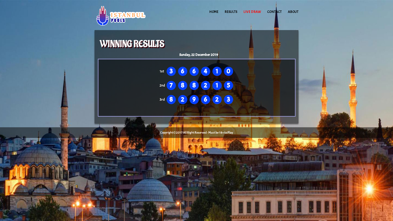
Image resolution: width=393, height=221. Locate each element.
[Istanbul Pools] (129, 15)
